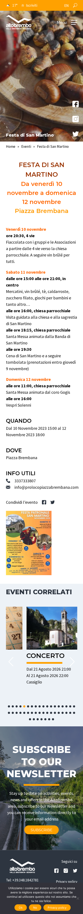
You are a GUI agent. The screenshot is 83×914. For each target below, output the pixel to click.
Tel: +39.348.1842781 (22, 880)
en (66, 5)
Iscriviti (31, 5)
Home (10, 146)
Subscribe (41, 830)
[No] (78, 898)
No (35, 907)
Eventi (26, 146)
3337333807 (25, 480)
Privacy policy (66, 881)
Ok (21, 907)
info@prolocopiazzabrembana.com (46, 487)
